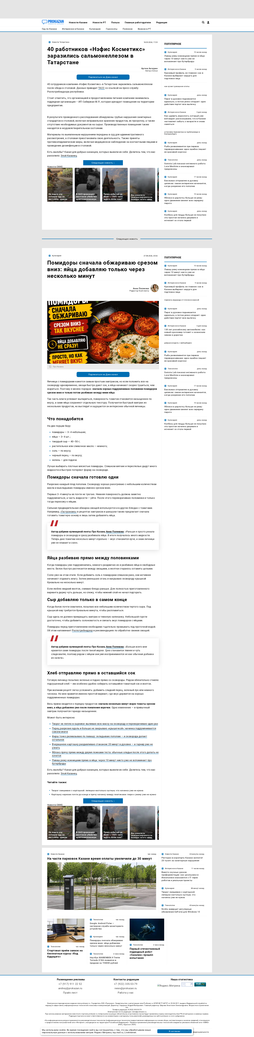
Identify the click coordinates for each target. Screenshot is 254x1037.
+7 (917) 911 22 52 (70, 983)
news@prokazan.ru (126, 988)
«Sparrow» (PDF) (129, 1025)
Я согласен (174, 1031)
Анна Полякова (141, 288)
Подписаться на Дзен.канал (103, 77)
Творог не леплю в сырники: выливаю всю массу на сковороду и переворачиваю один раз (105, 723)
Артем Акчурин (149, 68)
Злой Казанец (69, 155)
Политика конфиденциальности (195, 1032)
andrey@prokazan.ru (70, 988)
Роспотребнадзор (82, 630)
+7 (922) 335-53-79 (125, 983)
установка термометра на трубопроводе (181, 132)
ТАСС (101, 88)
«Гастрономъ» (68, 511)
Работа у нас (126, 992)
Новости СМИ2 (55, 166)
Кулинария (172, 52)
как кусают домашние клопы (176, 86)
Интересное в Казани (177, 69)
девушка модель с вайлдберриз (178, 343)
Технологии (173, 160)
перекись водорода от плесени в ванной (181, 300)
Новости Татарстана (60, 42)
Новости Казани (57, 854)
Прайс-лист (70, 992)
